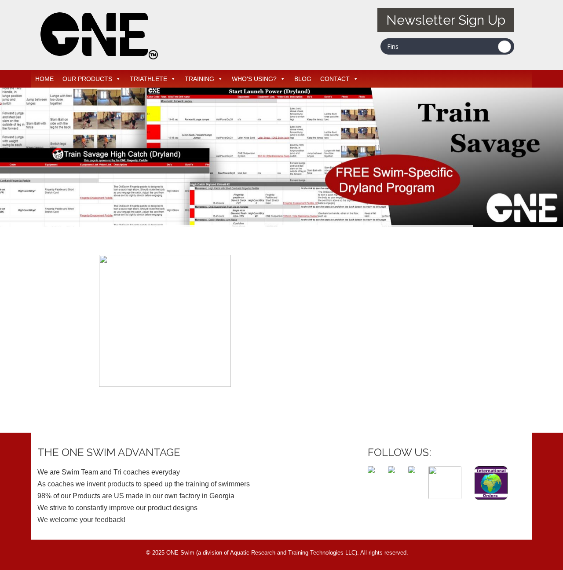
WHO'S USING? (254, 78)
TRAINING (199, 78)
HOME (44, 78)
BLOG (302, 78)
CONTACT (335, 78)
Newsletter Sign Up (445, 20)
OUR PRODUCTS (87, 78)
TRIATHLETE (148, 78)
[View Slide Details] (281, 157)
